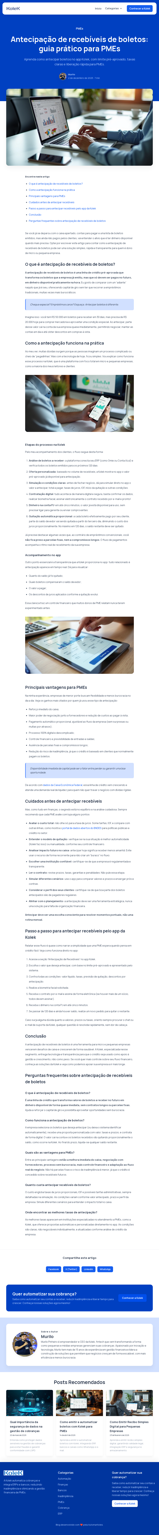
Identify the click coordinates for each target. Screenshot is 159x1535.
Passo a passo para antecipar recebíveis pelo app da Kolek (62, 208)
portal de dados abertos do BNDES (82, 828)
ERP (60, 1513)
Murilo (71, 74)
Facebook (53, 1269)
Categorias (112, 8)
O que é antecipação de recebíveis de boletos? (56, 183)
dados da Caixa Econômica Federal (62, 785)
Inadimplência (65, 1496)
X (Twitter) (71, 1269)
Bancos (62, 1490)
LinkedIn (88, 1269)
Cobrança (63, 1507)
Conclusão (35, 214)
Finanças (63, 1484)
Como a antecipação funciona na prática (52, 190)
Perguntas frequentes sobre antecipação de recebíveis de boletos (67, 221)
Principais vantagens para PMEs (47, 196)
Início (98, 8)
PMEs (61, 1502)
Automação (64, 1478)
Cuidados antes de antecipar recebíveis (51, 202)
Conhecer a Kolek (139, 8)
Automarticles (95, 1524)
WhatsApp (105, 1269)
